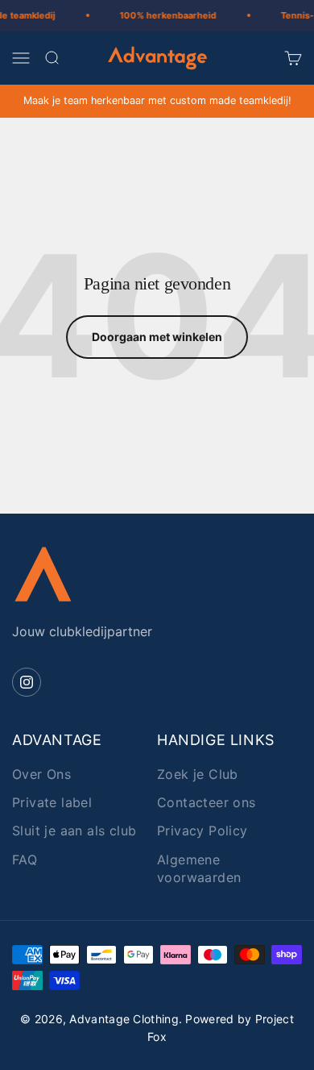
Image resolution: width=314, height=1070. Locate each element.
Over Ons (41, 774)
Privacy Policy (202, 830)
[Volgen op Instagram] (27, 682)
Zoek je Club (197, 774)
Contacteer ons (206, 802)
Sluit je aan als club (74, 830)
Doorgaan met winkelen (157, 336)
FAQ (24, 859)
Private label (52, 802)
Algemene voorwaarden (199, 868)
